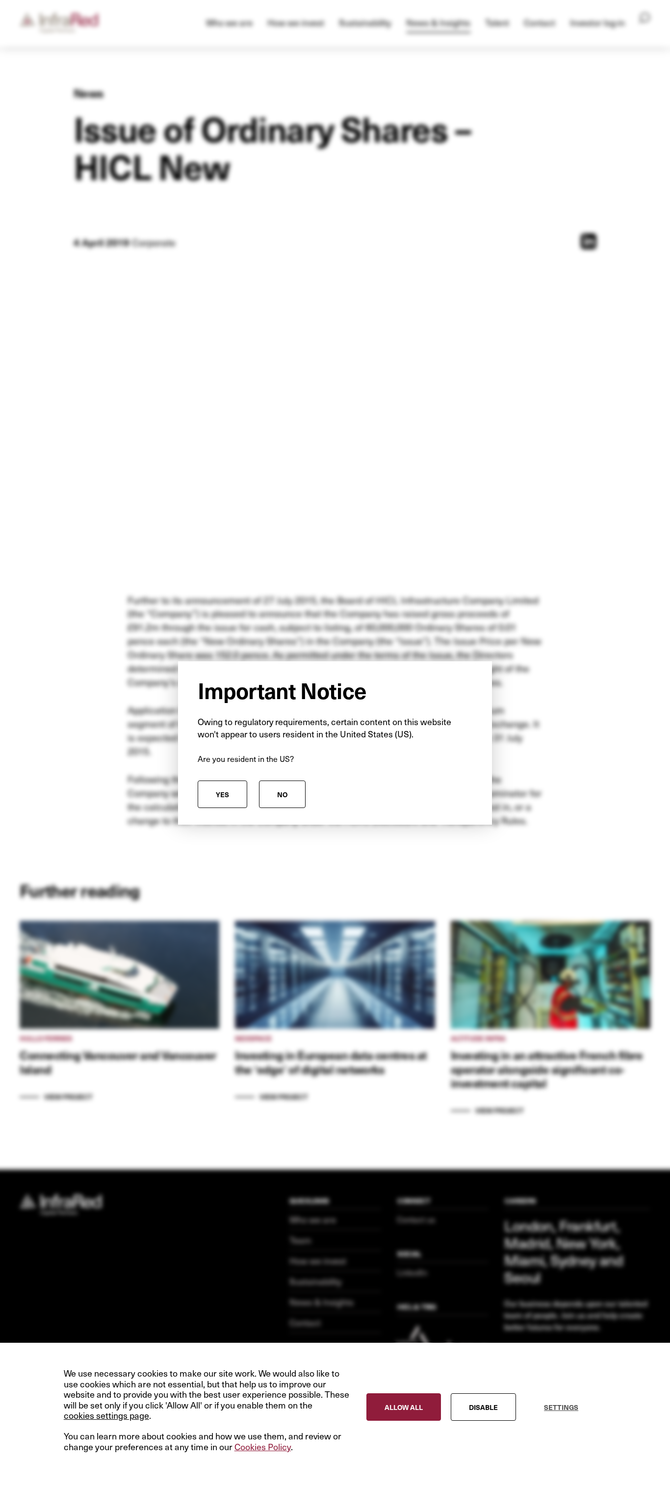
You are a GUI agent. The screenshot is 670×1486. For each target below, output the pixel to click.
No (282, 794)
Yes (222, 794)
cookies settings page (106, 1415)
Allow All (404, 1406)
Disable (483, 1406)
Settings (561, 1406)
